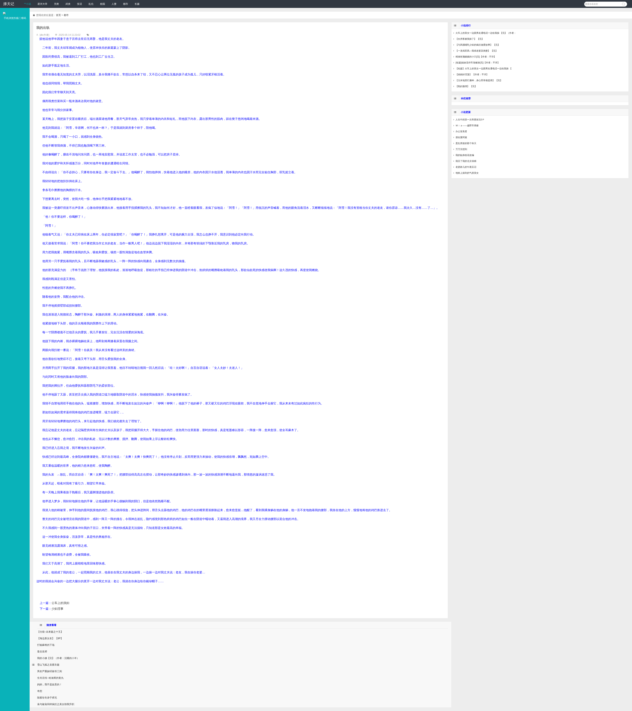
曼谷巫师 (42, 651)
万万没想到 (461, 149)
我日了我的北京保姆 (466, 161)
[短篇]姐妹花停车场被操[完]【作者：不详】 (478, 62)
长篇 (137, 3)
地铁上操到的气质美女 (467, 173)
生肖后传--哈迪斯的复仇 (50, 677)
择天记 (8, 4)
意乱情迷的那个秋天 (466, 143)
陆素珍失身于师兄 (47, 697)
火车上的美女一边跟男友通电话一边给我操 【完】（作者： (486, 33)
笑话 (79, 3)
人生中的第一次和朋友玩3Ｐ (470, 119)
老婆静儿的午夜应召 (466, 167)
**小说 (27, 3)
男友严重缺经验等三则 (49, 671)
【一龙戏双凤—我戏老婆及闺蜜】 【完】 (477, 50)
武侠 (68, 3)
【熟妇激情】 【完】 (466, 86)
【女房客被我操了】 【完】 (470, 39)
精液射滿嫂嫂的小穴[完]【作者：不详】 (476, 56)
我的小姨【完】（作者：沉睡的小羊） (58, 658)
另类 (56, 3)
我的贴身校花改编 (465, 155)
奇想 (39, 691)
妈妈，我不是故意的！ (49, 684)
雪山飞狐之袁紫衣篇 (48, 664)
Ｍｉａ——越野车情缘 (467, 125)
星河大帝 (42, 3)
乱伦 (91, 3)
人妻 (114, 3)
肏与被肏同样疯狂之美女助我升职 (55, 704)
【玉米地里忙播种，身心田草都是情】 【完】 (479, 80)
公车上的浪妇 (60, 603)
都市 (125, 3)
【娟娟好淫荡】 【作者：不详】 (472, 74)
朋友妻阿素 (461, 137)
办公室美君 (461, 131)
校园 (102, 3)
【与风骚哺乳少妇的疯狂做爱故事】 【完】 (478, 44)
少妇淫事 (57, 608)
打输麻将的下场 (45, 644)
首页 (58, 15)
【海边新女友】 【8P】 (50, 638)
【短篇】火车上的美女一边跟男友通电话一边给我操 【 (484, 68)
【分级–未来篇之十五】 (50, 631)
